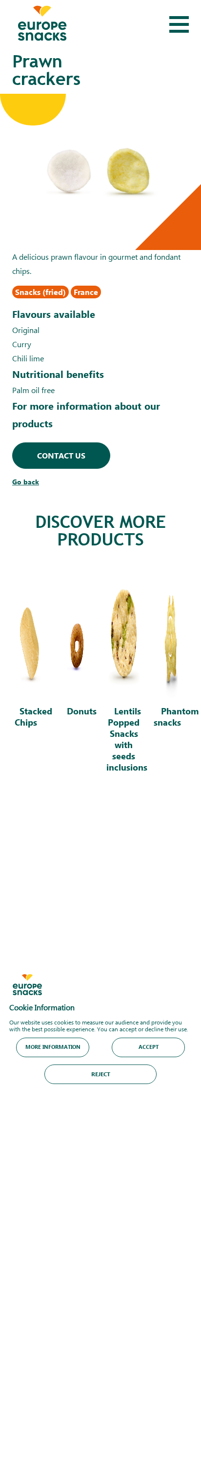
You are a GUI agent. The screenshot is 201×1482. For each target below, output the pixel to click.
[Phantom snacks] (171, 674)
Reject (100, 1073)
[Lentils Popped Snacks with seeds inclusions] (123, 674)
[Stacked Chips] (29, 674)
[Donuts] (77, 674)
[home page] (42, 24)
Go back (25, 482)
